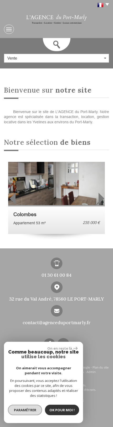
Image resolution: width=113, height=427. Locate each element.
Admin (91, 371)
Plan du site (101, 367)
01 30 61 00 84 (56, 275)
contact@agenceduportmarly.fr (57, 322)
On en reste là (59, 348)
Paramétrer (25, 410)
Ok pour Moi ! (62, 410)
